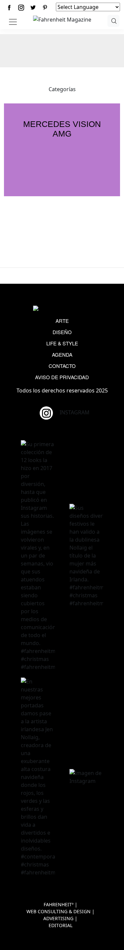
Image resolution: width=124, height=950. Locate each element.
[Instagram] (21, 7)
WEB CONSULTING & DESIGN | (60, 911)
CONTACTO (62, 365)
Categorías (62, 89)
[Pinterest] (45, 7)
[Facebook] (9, 7)
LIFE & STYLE (62, 343)
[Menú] (13, 22)
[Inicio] (62, 19)
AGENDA (62, 354)
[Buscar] (113, 21)
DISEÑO (62, 331)
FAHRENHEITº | (60, 904)
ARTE (62, 320)
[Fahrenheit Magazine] (62, 309)
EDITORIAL (60, 925)
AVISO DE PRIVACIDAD (62, 377)
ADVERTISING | (60, 918)
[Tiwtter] (33, 7)
